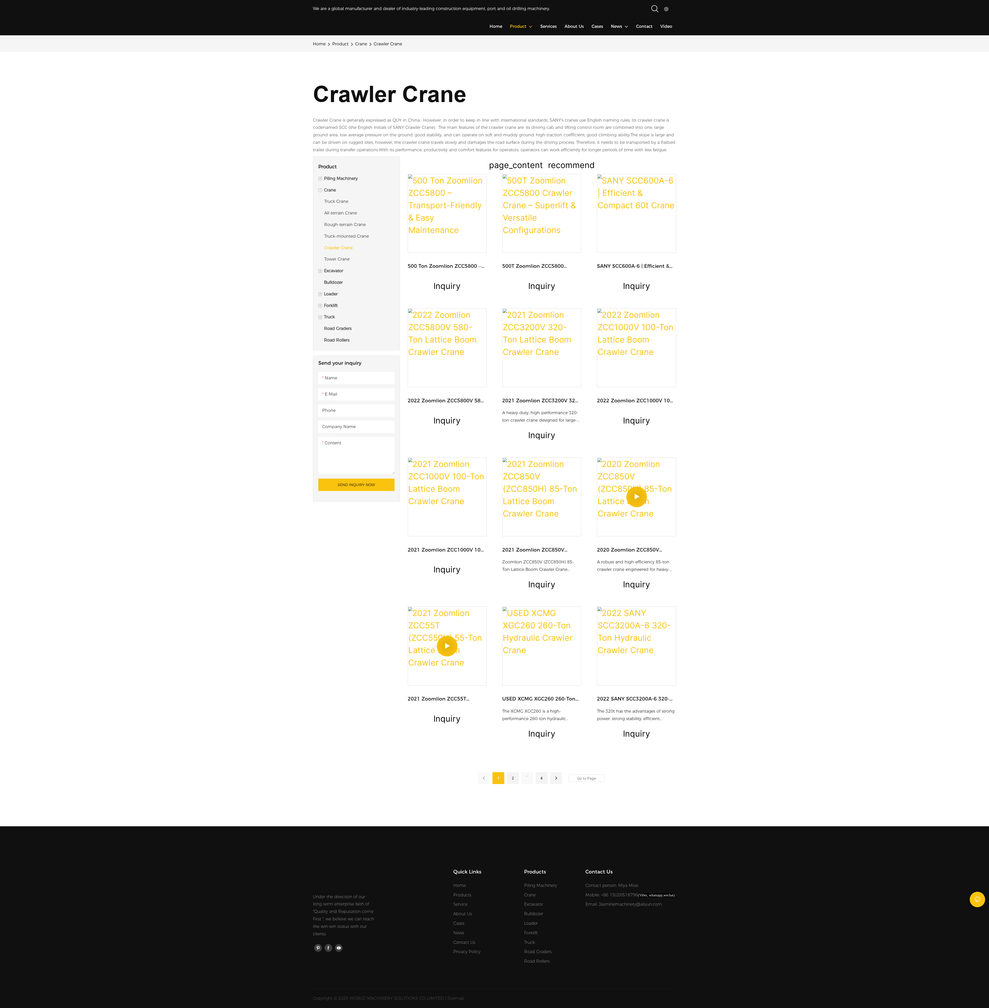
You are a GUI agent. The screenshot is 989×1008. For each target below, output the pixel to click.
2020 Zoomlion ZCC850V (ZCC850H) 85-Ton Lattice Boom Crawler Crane (628, 550)
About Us (462, 913)
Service (460, 904)
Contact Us (464, 942)
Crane (361, 43)
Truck (529, 942)
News (458, 932)
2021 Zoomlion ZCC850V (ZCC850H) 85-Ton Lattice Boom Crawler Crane (533, 550)
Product (340, 43)
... (527, 775)
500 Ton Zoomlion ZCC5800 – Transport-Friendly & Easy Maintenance (444, 266)
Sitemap (455, 998)
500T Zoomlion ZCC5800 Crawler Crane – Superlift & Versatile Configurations (535, 266)
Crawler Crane (388, 43)
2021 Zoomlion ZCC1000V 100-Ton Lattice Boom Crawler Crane (446, 550)
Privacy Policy (467, 951)
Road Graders (538, 951)
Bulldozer (533, 913)
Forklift (531, 932)
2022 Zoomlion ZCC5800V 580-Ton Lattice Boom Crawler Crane (446, 401)
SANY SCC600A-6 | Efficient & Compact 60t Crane (633, 266)
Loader (531, 923)
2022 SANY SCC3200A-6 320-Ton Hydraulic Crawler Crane (633, 699)
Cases (458, 923)
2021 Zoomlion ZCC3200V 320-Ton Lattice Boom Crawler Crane (541, 401)
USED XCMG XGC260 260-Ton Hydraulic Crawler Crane (538, 699)
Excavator (533, 904)
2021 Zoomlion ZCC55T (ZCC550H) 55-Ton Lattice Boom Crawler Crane (439, 699)
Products (462, 895)
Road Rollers (537, 961)
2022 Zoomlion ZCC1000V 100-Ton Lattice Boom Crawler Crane (636, 401)
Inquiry (447, 286)
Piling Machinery (540, 885)
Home (319, 43)
